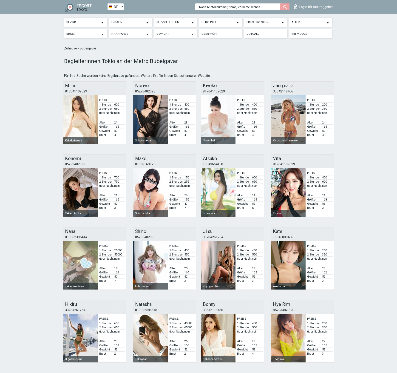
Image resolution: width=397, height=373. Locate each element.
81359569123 (145, 164)
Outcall (253, 33)
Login (316, 7)
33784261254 (213, 237)
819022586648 (146, 310)
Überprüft (209, 33)
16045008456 (283, 237)
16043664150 (213, 164)
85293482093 (145, 91)
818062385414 (76, 237)
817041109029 (76, 91)
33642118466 (283, 91)
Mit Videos (299, 33)
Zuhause (71, 48)
